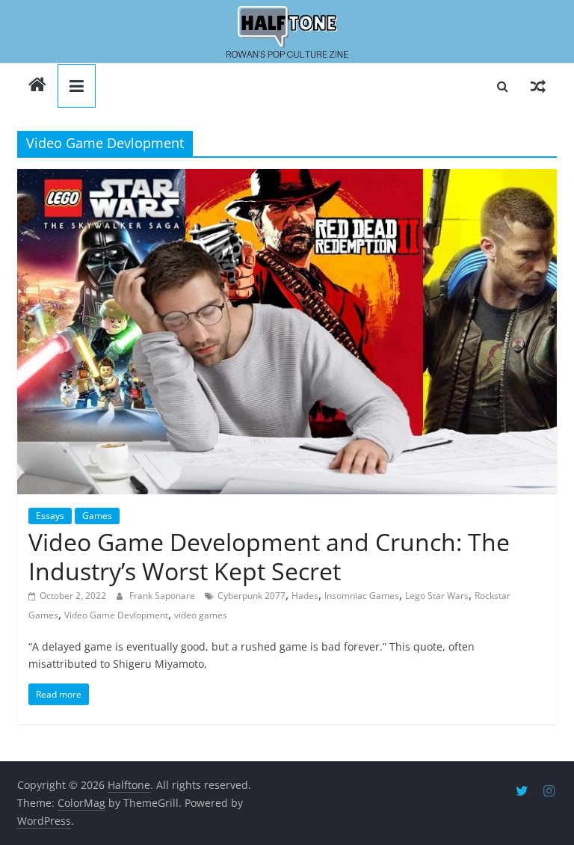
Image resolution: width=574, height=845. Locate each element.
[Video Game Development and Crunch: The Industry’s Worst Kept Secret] (287, 331)
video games (200, 615)
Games (97, 515)
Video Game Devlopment (116, 615)
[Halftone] (287, 32)
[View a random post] (538, 86)
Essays (50, 515)
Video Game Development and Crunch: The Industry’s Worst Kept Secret (269, 556)
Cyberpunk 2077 (251, 595)
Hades (304, 595)
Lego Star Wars (437, 595)
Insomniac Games (361, 595)
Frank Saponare (163, 595)
